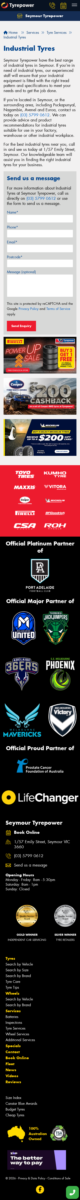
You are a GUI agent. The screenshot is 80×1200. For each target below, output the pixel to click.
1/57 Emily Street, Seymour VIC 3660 (42, 844)
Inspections (14, 1022)
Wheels (12, 993)
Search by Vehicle (19, 964)
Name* (12, 212)
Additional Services (20, 1040)
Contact (13, 1051)
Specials (13, 1045)
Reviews (13, 1081)
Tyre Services (15, 1028)
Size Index (13, 1097)
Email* (12, 242)
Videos (12, 1075)
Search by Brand (18, 976)
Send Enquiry (21, 326)
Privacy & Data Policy (31, 1178)
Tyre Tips (12, 987)
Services (13, 1010)
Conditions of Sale (59, 1178)
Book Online (17, 1057)
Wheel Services (17, 1034)
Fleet (10, 1063)
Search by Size (17, 970)
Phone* (12, 227)
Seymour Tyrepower (43, 15)
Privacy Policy (28, 309)
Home (13, 32)
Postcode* (14, 257)
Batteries (12, 1016)
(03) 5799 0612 (35, 115)
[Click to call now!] (52, 5)
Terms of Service (58, 309)
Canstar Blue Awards (21, 1103)
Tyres (10, 958)
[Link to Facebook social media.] (40, 1189)
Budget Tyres (15, 1109)
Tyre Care (13, 981)
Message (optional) (21, 272)
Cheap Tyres (15, 1115)
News (11, 1069)
